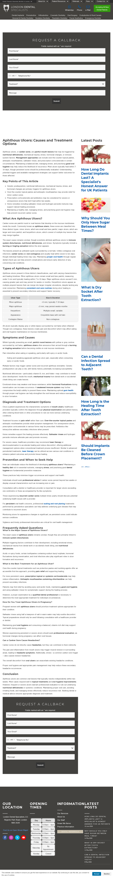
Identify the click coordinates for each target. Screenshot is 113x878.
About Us (61, 817)
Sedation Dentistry (42, 18)
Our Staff (61, 820)
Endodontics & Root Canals (90, 15)
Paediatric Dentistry (59, 18)
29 (85, 467)
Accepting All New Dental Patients (102, 8)
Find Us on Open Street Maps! (15, 830)
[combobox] (12, 75)
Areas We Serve (64, 823)
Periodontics (31, 15)
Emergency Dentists (93, 18)
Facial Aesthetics (76, 18)
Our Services (62, 813)
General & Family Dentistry (22, 18)
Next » (88, 467)
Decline (107, 874)
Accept (96, 874)
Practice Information (65, 826)
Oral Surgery (72, 15)
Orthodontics (43, 15)
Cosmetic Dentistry (57, 15)
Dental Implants (18, 15)
